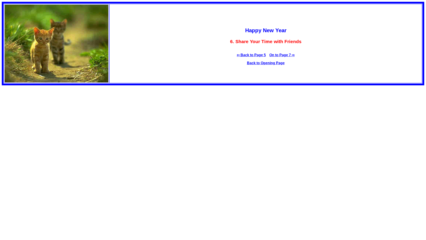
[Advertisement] (39, 116)
